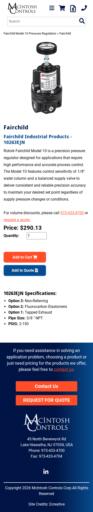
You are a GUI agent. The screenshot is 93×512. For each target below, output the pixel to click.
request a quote (17, 220)
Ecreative (57, 504)
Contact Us (46, 386)
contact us (63, 369)
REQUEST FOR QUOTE (46, 400)
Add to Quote (23, 270)
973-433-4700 (72, 213)
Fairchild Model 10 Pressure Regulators (30, 33)
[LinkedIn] (46, 472)
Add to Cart (23, 257)
